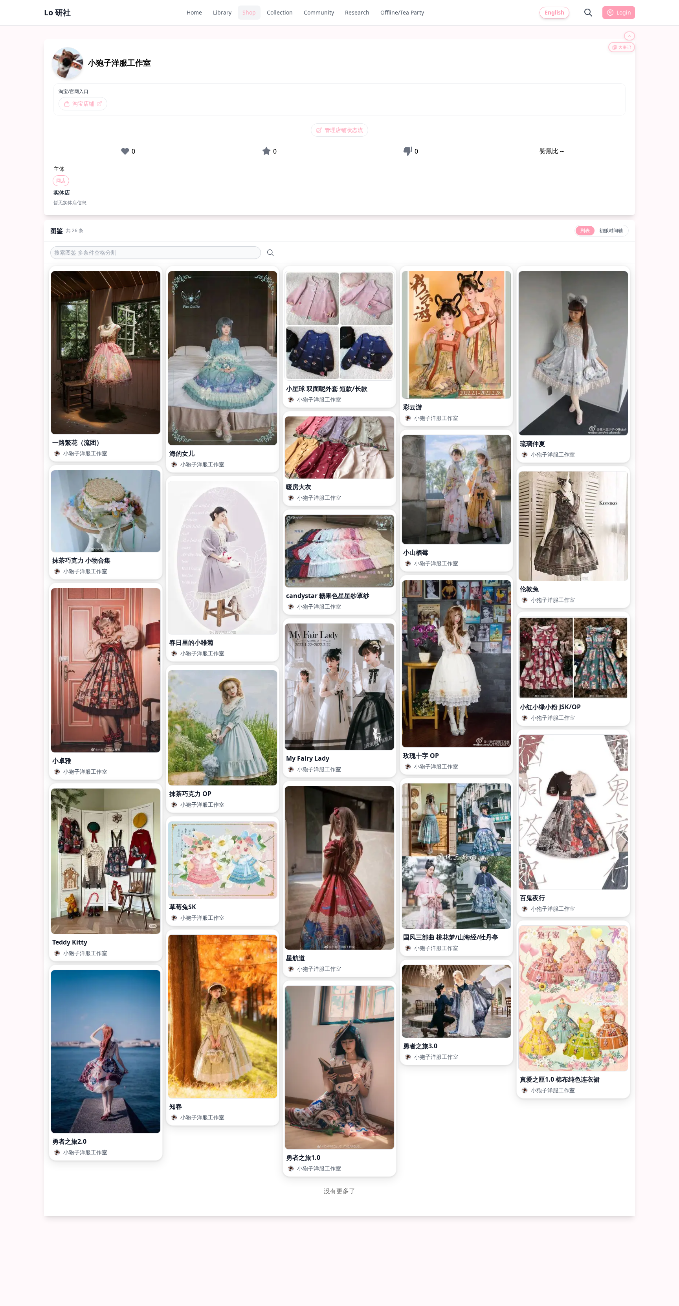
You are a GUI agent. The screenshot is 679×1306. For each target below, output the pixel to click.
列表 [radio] (585, 230)
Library (222, 12)
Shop (249, 12)
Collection (280, 12)
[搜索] (588, 12)
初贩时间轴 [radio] (611, 230)
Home (194, 12)
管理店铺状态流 (344, 130)
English (554, 12)
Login (624, 12)
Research (357, 12)
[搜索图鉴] (270, 252)
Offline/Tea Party (402, 12)
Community (319, 12)
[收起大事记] (629, 35)
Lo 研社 (57, 12)
